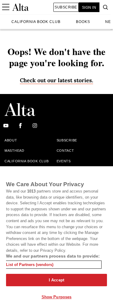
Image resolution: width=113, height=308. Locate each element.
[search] (103, 7)
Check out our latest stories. (56, 80)
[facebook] (20, 126)
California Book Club (27, 161)
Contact (65, 150)
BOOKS (83, 22)
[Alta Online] (20, 7)
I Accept (56, 280)
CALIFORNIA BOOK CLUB (36, 22)
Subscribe (66, 7)
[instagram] (34, 126)
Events (64, 161)
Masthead (14, 150)
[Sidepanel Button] (5, 7)
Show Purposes (57, 297)
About (11, 140)
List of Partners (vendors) (29, 264)
